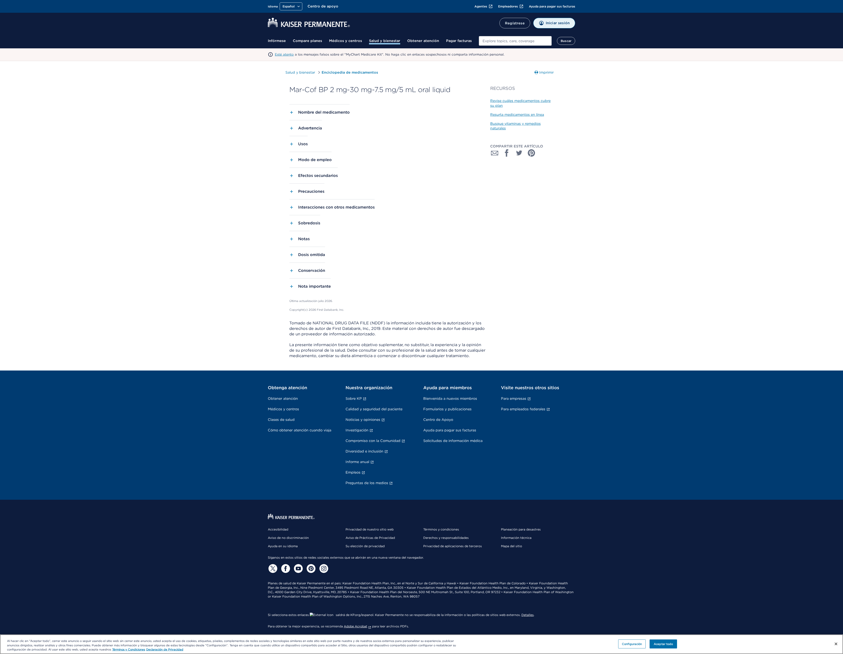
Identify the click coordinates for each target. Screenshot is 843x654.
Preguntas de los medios (367, 483)
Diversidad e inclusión (364, 451)
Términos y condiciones (441, 529)
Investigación (357, 430)
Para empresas (513, 398)
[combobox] (515, 41)
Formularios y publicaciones (447, 409)
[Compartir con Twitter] (519, 153)
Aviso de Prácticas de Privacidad (370, 538)
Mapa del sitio (511, 546)
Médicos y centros (345, 41)
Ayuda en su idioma (283, 546)
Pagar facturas (459, 41)
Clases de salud (281, 420)
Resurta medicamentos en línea (517, 115)
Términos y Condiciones (128, 649)
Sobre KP (354, 398)
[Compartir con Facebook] (507, 153)
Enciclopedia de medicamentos (350, 72)
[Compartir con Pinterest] (531, 153)
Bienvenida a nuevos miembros (450, 398)
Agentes (480, 6)
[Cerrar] (836, 644)
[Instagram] (323, 568)
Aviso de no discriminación (288, 538)
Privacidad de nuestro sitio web (370, 529)
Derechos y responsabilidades (446, 538)
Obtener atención (423, 41)
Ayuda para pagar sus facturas (552, 6)
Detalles (527, 615)
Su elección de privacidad (365, 546)
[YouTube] (297, 568)
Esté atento (284, 54)
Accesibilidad (278, 529)
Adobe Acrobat (355, 626)
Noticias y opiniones (363, 420)
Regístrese (515, 23)
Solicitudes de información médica (453, 441)
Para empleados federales (523, 409)
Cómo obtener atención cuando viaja (299, 430)
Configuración (632, 643)
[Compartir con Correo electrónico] (494, 153)
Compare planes (307, 41)
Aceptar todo (663, 643)
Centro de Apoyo (438, 420)
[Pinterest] (310, 568)
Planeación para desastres (521, 529)
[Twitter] (272, 568)
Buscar (566, 41)
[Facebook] (285, 568)
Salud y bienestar (384, 41)
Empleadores (508, 6)
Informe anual (357, 462)
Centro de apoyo (323, 6)
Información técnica (516, 538)
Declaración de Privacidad (164, 649)
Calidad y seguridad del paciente (374, 409)
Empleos (353, 472)
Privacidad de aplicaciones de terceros (452, 546)
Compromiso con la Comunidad (373, 441)
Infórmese (277, 41)
